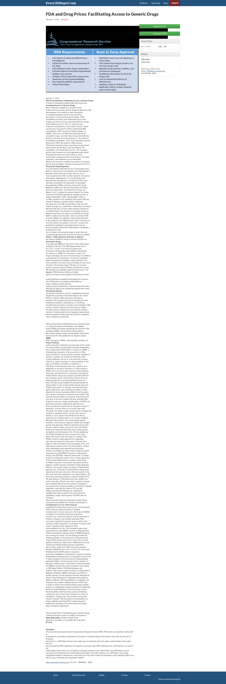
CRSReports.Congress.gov (156, 71)
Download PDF (159, 26)
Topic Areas (155, 3)
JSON (154, 73)
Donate (175, 3)
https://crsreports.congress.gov (57, 662)
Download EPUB (159, 33)
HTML (160, 46)
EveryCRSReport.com (61, 3)
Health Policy (145, 62)
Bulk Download (78, 675)
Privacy (124, 675)
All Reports (144, 3)
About (166, 3)
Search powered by (166, 679)
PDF (165, 46)
